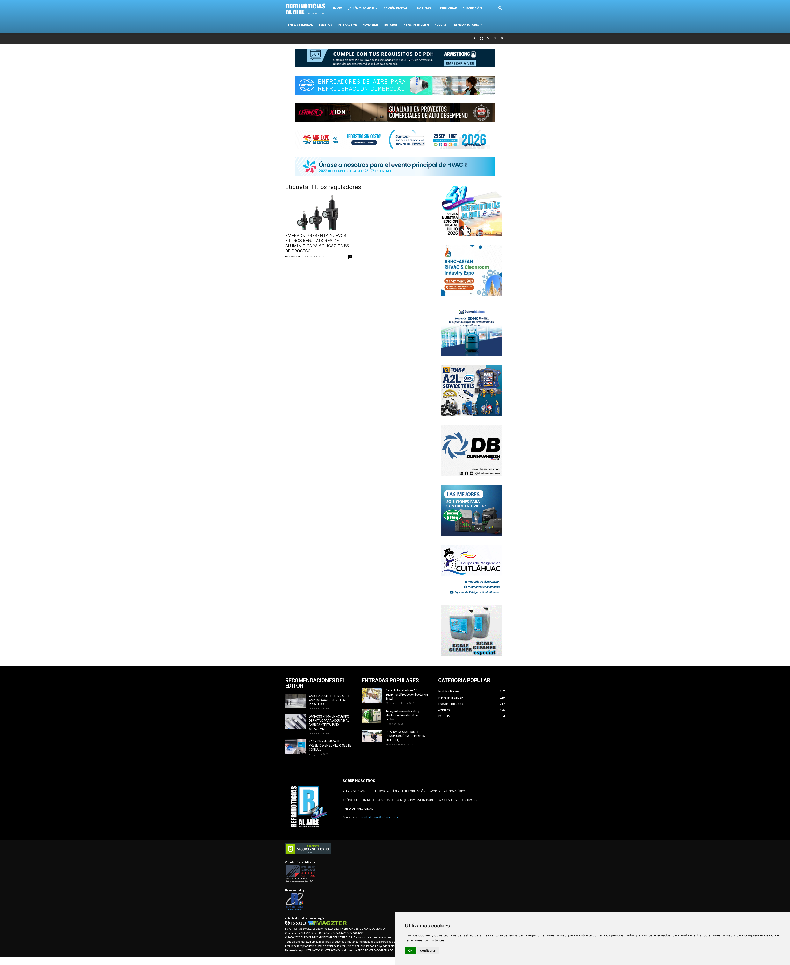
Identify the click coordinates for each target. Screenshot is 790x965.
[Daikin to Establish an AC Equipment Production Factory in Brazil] (372, 695)
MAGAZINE (370, 25)
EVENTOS (325, 25)
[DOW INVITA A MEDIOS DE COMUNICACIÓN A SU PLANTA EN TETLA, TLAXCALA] (372, 736)
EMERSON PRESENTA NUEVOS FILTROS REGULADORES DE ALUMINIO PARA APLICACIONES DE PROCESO (317, 243)
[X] (488, 38)
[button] (500, 8)
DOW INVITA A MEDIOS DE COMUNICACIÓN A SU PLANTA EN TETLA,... (405, 736)
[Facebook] (475, 38)
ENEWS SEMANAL (300, 25)
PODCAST (441, 25)
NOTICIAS (424, 8)
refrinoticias (292, 256)
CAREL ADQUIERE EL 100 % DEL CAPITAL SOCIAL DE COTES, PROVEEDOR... (329, 700)
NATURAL (391, 25)
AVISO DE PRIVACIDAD (358, 808)
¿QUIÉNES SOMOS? (361, 8)
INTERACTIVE (347, 25)
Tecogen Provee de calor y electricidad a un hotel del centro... (403, 715)
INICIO (337, 8)
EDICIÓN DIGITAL (396, 8)
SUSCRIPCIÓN (472, 8)
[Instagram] (481, 38)
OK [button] (410, 950)
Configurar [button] (428, 950)
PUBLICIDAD (448, 8)
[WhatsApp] (495, 38)
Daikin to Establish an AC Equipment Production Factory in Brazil (407, 694)
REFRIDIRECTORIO (466, 25)
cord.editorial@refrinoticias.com (382, 817)
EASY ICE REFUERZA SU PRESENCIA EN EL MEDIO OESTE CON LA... (330, 745)
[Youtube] (502, 38)
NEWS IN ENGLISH (416, 25)
